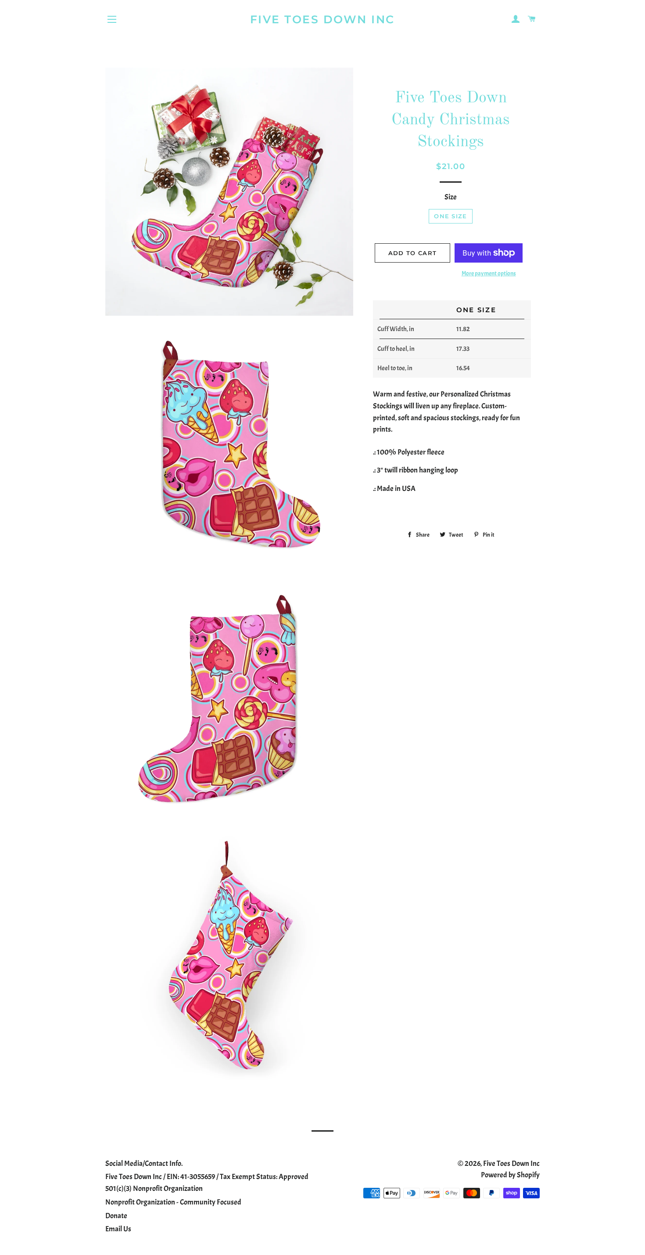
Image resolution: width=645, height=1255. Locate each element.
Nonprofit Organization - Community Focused (173, 1202)
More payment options (489, 273)
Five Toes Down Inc (322, 19)
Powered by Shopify (510, 1174)
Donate (116, 1215)
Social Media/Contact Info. (144, 1163)
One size (450, 216)
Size (450, 197)
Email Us (118, 1228)
